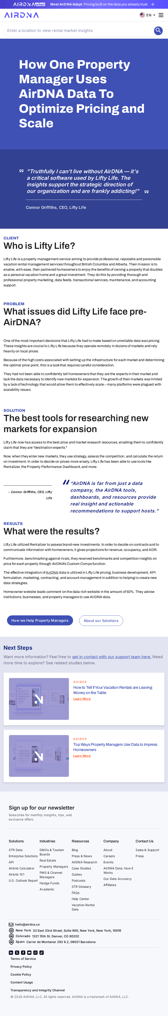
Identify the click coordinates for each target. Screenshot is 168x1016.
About (107, 868)
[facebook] (23, 971)
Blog (75, 868)
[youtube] (29, 971)
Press (140, 874)
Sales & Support (147, 868)
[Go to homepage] (21, 15)
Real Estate (48, 879)
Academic (47, 907)
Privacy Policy (21, 985)
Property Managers (54, 885)
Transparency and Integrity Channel (37, 1008)
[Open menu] (161, 15)
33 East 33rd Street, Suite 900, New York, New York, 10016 (77, 949)
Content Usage (21, 1000)
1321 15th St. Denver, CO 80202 (55, 954)
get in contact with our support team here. (111, 656)
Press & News (82, 874)
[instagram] (35, 971)
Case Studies (81, 886)
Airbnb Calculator (21, 886)
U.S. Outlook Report (23, 899)
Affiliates (109, 903)
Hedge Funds (49, 901)
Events (108, 880)
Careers (109, 874)
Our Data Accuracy (117, 897)
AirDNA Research (84, 880)
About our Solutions (101, 620)
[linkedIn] (11, 971)
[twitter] (17, 971)
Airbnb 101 (16, 893)
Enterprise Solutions (23, 874)
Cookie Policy (20, 993)
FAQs (76, 911)
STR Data (16, 868)
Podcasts (78, 899)
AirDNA (52, 572)
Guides (77, 893)
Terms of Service (23, 977)
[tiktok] (41, 971)
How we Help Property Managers (40, 620)
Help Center (80, 917)
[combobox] (149, 15)
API (11, 880)
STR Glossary (81, 905)
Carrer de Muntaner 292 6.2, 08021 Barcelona (61, 960)
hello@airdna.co (27, 943)
